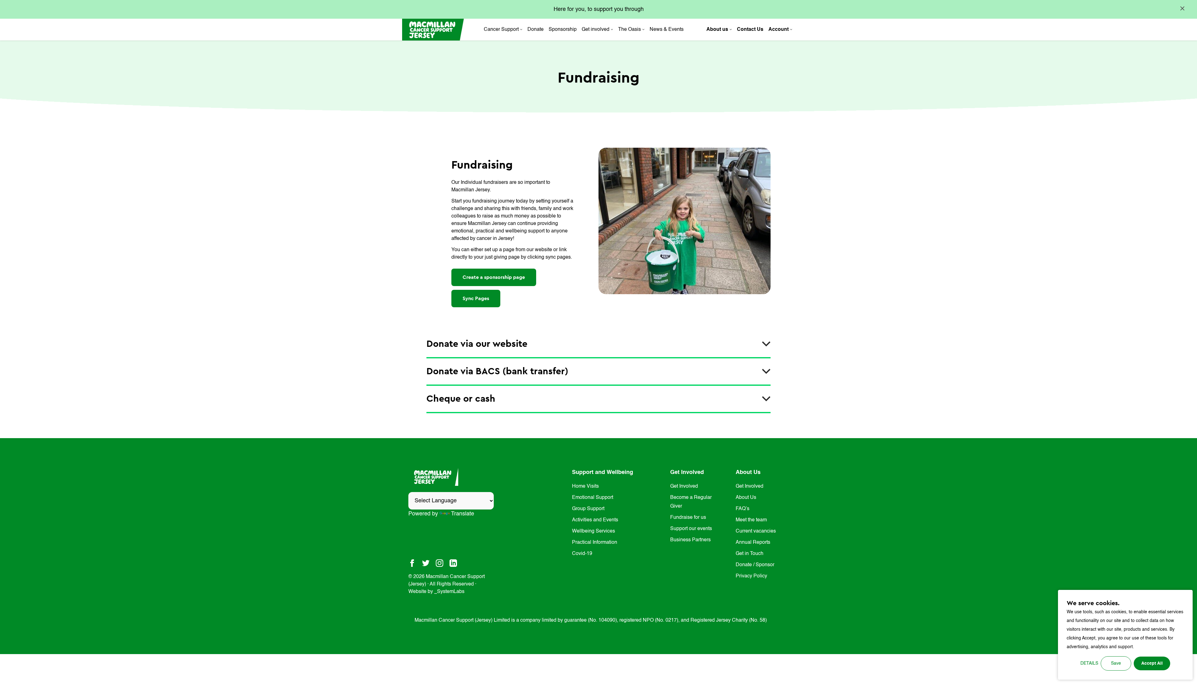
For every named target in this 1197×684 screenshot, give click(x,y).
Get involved (595, 29)
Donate (535, 29)
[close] (1182, 8)
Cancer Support (501, 29)
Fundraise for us (688, 517)
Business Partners (690, 540)
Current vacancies (756, 531)
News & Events (667, 29)
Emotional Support (592, 497)
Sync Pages (476, 298)
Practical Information (594, 542)
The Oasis (629, 29)
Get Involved (684, 486)
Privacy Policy (751, 576)
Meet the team (751, 520)
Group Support (588, 508)
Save (1116, 663)
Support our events (691, 528)
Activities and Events (595, 520)
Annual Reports (753, 542)
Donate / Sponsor (755, 564)
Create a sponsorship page (494, 277)
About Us (746, 497)
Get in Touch (749, 553)
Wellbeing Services (593, 531)
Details (1089, 663)
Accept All (1152, 663)
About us (717, 29)
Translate (462, 514)
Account (778, 29)
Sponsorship (563, 29)
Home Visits (585, 486)
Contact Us (750, 29)
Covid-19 (582, 553)
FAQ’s (742, 508)
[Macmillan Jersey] (433, 30)
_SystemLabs (449, 591)
